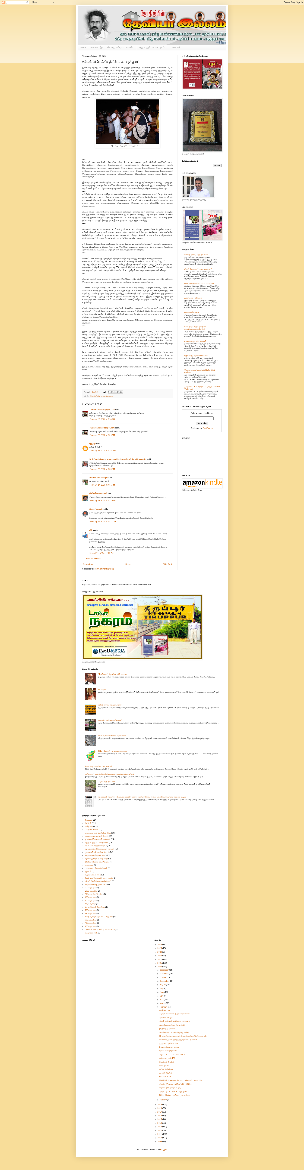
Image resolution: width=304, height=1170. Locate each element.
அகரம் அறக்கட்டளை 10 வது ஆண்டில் (174, 1091)
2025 (159, 948)
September (165, 981)
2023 (159, 955)
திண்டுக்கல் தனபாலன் (98, 493)
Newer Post (88, 564)
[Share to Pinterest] (121, 392)
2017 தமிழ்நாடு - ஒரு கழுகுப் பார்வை (112, 751)
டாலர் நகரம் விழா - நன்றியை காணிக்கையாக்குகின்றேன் (195, 328)
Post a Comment (93, 559)
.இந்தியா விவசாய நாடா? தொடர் (97, 862)
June (162, 992)
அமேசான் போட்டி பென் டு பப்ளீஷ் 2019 (100, 929)
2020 (159, 967)
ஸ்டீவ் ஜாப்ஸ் (164, 1066)
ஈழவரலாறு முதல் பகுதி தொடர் (96, 836)
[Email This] (109, 392)
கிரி (90, 530)
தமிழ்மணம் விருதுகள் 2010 (96, 884)
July (162, 988)
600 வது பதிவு (90, 920)
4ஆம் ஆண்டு (90, 904)
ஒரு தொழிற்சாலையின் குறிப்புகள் (98, 839)
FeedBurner (208, 428)
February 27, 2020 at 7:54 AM (102, 419)
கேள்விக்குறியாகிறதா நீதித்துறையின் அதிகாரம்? (178, 1040)
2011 (159, 1134)
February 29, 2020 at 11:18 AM (102, 521)
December (164, 970)
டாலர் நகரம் (89, 865)
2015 (159, 1119)
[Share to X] (115, 392)
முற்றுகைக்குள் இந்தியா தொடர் (97, 852)
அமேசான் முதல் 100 (167, 1058)
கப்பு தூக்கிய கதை (191, 312)
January (163, 1100)
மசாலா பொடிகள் (107, 396)
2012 (159, 1130)
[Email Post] (104, 392)
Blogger (163, 1149)
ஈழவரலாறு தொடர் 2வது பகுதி (96, 859)
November (164, 974)
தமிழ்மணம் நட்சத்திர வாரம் (95, 855)
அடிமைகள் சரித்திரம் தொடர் (96, 846)
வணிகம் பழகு (164, 1010)
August (163, 985)
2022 (159, 959)
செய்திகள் (89, 826)
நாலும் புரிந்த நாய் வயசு (107, 781)
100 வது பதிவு (90, 888)
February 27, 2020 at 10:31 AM (102, 451)
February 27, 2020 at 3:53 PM (102, 469)
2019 (159, 1104)
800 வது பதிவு (90, 926)
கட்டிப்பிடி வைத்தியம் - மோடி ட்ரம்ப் (172, 1025)
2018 (159, 1108)
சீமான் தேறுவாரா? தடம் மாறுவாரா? (198, 269)
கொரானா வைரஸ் (91, 829)
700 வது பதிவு (90, 923)
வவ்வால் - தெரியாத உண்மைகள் (110, 720)
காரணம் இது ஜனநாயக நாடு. (170, 1088)
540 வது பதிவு (90, 913)
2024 (159, 952)
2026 (159, 944)
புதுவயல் (88, 871)
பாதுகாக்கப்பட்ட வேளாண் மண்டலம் (173, 1054)
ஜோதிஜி (92, 443)
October (163, 977)
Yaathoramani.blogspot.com (102, 409)
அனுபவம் (88, 820)
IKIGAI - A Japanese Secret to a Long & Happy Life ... (181, 1080)
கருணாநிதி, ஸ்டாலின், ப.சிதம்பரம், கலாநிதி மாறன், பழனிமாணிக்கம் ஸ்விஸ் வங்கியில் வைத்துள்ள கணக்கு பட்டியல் (142, 797)
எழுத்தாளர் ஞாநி (91, 933)
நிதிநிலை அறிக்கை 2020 (169, 1043)
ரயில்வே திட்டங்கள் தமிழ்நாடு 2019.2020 (175, 1084)
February (164, 1007)
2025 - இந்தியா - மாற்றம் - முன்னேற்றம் (174, 1095)
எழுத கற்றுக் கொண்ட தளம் (152, 47)
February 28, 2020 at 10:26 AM (102, 500)
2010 (159, 1138)
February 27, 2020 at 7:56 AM (102, 435)
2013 (159, 1127)
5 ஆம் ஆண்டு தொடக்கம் (95, 907)
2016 (159, 1116)
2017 (159, 1112)
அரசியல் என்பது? (166, 1017)
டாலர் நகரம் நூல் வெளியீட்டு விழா (98, 833)
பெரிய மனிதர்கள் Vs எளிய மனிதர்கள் (199, 283)
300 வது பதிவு (90, 897)
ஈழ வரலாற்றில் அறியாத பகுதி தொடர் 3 (99, 849)
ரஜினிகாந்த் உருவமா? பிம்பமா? (196, 355)
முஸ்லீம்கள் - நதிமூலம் (193, 298)
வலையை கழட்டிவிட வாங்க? (195, 341)
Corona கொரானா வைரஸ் (169, 1047)
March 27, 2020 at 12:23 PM (101, 553)
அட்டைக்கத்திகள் (166, 1069)
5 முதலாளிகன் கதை (93, 875)
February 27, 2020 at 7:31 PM (102, 485)
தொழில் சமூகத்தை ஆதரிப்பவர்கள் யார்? (174, 1014)
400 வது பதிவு (90, 900)
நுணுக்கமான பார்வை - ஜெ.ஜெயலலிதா (174, 1032)
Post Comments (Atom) (104, 569)
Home (83, 47)
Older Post (167, 564)
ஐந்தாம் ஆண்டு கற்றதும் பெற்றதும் (98, 881)
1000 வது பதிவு (91, 891)
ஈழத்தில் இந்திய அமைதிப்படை (96, 842)
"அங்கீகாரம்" (175, 47)
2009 (159, 1141)
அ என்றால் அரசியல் (166, 1062)
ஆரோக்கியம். (95, 396)
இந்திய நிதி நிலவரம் (167, 1029)
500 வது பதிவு (90, 910)
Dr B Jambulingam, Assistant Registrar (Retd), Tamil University (117, 459)
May (162, 996)
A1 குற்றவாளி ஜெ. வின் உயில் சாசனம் (112, 674)
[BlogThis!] (112, 392)
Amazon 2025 (165, 1077)
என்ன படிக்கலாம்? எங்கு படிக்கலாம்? (112, 736)
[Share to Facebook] (118, 392)
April (162, 999)
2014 (159, 1123)
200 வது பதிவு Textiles (94, 894)
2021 (159, 963)
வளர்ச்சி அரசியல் (165, 1073)
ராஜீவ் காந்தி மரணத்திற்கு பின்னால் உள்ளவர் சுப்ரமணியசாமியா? (109, 774)
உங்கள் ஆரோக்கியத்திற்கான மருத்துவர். (174, 1021)
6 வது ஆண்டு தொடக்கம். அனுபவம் (99, 917)
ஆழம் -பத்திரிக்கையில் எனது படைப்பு (99, 878)
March (162, 1003)
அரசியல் (88, 823)
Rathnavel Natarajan (98, 478)
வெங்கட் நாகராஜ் (95, 509)
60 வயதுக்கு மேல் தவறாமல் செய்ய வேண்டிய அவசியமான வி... (183, 1036)
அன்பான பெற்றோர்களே (168, 1051)
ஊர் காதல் (102, 689)
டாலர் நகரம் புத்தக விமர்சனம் (96, 868)
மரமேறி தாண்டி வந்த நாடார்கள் (196, 255)
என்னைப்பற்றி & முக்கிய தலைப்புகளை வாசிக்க (112, 47)
